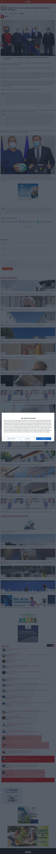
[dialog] (28, 427)
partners (11, 420)
